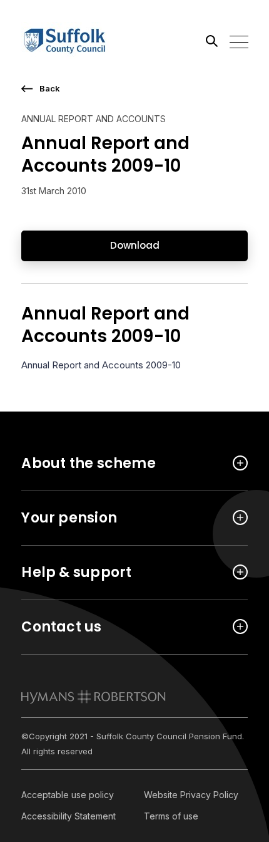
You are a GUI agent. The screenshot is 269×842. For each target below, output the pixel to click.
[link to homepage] (93, 696)
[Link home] (77, 41)
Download (135, 245)
